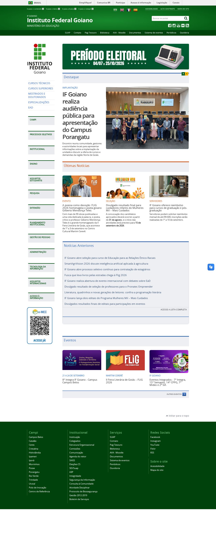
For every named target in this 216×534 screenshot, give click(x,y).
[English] (122, 9)
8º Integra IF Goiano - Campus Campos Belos (79, 381)
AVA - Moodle (119, 32)
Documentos (135, 32)
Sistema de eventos (154, 32)
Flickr (153, 448)
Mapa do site (183, 9)
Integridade (75, 476)
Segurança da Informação (82, 479)
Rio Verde (33, 476)
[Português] (115, 9)
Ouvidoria (184, 32)
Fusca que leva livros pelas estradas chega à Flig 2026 (95, 275)
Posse (32, 468)
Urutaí (32, 483)
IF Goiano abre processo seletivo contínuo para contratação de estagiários (107, 269)
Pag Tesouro (91, 32)
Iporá (31, 460)
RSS (152, 452)
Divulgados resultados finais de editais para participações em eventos (104, 303)
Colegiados (74, 441)
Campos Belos (36, 437)
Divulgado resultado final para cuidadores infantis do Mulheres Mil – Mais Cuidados (124, 207)
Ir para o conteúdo (35, 9)
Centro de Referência (39, 491)
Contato (77, 32)
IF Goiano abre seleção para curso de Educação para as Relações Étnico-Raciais (109, 257)
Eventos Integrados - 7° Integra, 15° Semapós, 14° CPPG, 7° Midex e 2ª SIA (168, 382)
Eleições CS (74, 464)
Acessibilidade (151, 9)
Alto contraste (167, 9)
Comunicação (76, 452)
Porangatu (34, 472)
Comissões (74, 448)
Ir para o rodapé (85, 9)
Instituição (74, 437)
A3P (71, 472)
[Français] (129, 9)
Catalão (32, 441)
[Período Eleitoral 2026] (125, 56)
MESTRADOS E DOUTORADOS (37, 95)
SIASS (72, 460)
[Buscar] (186, 18)
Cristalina (33, 448)
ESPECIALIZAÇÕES (38, 102)
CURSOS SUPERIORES (40, 88)
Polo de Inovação (37, 487)
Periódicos (171, 32)
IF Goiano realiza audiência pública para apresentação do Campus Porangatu (79, 115)
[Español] (135, 9)
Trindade (33, 479)
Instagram (155, 441)
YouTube (154, 444)
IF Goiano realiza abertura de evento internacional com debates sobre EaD (107, 280)
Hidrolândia (35, 452)
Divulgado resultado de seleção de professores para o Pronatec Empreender (108, 286)
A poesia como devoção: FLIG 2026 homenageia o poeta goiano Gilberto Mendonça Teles (82, 207)
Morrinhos (34, 464)
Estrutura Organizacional (81, 444)
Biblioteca (104, 32)
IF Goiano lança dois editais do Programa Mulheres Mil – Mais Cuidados (106, 298)
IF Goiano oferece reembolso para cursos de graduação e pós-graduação (168, 207)
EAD (30, 107)
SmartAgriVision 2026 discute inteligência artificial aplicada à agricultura (106, 263)
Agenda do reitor (77, 456)
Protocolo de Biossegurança (83, 491)
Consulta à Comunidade (81, 483)
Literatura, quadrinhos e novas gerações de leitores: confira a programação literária (112, 292)
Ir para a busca (69, 9)
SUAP (67, 32)
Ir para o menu (53, 9)
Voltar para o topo (178, 415)
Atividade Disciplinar (79, 487)
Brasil (37, 2)
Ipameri (33, 456)
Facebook (155, 437)
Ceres (31, 444)
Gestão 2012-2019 (78, 495)
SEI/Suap (73, 468)
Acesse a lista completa (174, 309)
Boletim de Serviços (79, 499)
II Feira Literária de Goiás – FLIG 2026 (124, 381)
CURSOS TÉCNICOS (39, 83)
